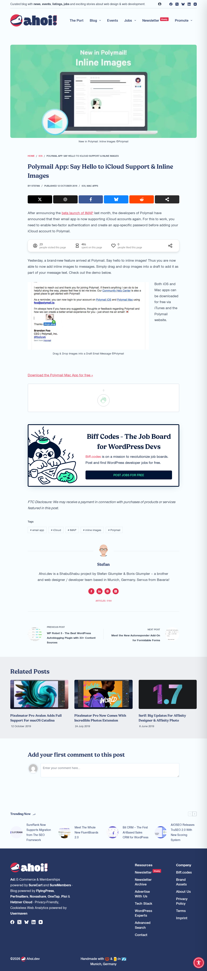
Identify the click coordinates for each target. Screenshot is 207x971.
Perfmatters (19, 896)
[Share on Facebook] (91, 199)
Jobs (128, 20)
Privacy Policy (182, 901)
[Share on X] (40, 199)
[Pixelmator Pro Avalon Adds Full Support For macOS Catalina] (39, 694)
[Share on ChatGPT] (65, 199)
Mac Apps (92, 185)
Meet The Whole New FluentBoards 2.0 (86, 832)
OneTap (54, 896)
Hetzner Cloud (21, 902)
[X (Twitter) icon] (116, 591)
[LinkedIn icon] (99, 591)
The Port (76, 20)
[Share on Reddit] (141, 199)
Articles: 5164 (104, 600)
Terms (181, 910)
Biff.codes (93, 456)
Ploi (64, 896)
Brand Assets (181, 881)
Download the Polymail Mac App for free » (60, 374)
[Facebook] (170, 4)
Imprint (181, 918)
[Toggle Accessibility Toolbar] (198, 962)
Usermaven (18, 913)
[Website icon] (108, 591)
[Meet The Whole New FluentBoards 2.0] (64, 832)
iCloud (56, 530)
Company (183, 865)
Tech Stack (143, 903)
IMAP (72, 530)
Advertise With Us (142, 893)
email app (37, 530)
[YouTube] (195, 4)
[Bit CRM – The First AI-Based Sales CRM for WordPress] (113, 832)
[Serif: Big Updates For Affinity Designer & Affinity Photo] (168, 694)
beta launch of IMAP (77, 212)
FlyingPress (45, 890)
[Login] (159, 4)
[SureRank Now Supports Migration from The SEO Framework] (16, 832)
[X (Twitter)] (176, 4)
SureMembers (60, 885)
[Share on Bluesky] (116, 199)
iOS (84, 185)
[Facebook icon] (91, 591)
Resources (143, 865)
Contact (141, 934)
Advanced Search (142, 925)
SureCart (35, 885)
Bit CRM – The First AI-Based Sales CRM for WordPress (135, 832)
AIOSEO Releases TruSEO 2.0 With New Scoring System (182, 832)
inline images (92, 530)
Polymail (114, 530)
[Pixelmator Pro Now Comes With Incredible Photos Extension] (103, 694)
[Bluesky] (183, 4)
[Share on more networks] (167, 199)
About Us (183, 891)
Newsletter (155, 20)
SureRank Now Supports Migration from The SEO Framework (38, 832)
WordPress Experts (143, 913)
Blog (93, 20)
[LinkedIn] (189, 4)
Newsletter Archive (143, 881)
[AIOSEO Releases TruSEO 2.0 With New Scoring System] (161, 832)
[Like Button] (103, 400)
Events (112, 20)
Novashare (38, 896)
